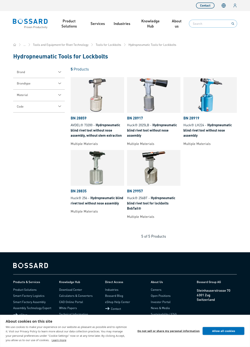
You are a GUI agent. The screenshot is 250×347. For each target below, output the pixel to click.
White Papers (68, 308)
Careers (156, 289)
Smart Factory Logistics (28, 296)
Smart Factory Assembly (29, 302)
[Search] (232, 23)
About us (177, 23)
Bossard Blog (114, 296)
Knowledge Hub (150, 23)
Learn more (59, 340)
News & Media (160, 308)
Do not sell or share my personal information (168, 331)
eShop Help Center (117, 302)
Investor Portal (161, 302)
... (24, 45)
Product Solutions (69, 23)
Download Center (70, 289)
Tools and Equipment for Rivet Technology (60, 45)
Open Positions (161, 296)
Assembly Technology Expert (32, 308)
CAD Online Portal (71, 302)
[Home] (14, 44)
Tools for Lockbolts (108, 45)
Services (98, 23)
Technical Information (73, 314)
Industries (122, 23)
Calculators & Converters (76, 296)
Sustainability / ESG (164, 314)
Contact (205, 5)
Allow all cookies (223, 331)
